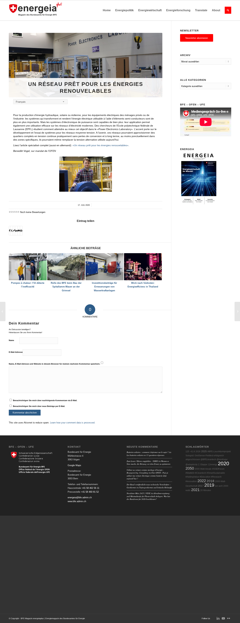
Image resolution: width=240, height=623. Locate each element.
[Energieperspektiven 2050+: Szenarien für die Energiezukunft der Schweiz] (237, 311)
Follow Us (206, 618)
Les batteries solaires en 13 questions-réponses (145, 455)
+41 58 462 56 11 (90, 488)
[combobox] (40, 101)
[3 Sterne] (14, 212)
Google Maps (74, 465)
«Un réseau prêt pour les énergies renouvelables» (100, 145)
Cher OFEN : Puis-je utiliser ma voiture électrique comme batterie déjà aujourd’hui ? (147, 475)
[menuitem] (106, 10)
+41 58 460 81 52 (90, 492)
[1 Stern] (10, 212)
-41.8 (192, 451)
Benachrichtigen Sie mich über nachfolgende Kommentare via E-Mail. (45, 400)
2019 (209, 485)
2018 (210, 481)
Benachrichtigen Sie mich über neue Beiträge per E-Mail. (39, 406)
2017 (201, 486)
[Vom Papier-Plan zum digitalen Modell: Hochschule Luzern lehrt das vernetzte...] (2, 311)
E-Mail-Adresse (16, 352)
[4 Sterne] (16, 212)
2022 (201, 481)
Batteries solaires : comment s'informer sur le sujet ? (147, 452)
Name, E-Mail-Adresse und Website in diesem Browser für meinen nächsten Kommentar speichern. (54, 364)
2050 (190, 468)
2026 (198, 451)
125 (187, 451)
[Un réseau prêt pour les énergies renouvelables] (85, 65)
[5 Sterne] (18, 212)
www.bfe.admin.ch (77, 501)
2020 (223, 463)
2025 (204, 451)
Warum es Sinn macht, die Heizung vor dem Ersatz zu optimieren (148, 462)
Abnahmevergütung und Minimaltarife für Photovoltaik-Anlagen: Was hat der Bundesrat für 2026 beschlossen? (148, 496)
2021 (195, 490)
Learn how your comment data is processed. (72, 422)
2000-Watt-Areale (203, 469)
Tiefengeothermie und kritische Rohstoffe (155, 487)
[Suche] (226, 10)
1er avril (219, 486)
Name (11, 340)
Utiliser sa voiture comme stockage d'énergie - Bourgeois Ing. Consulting (145, 471)
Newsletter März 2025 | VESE (138, 493)
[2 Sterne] (12, 212)
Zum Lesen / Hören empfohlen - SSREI (142, 461)
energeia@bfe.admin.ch (80, 497)
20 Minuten (205, 490)
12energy (212, 464)
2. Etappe (202, 464)
